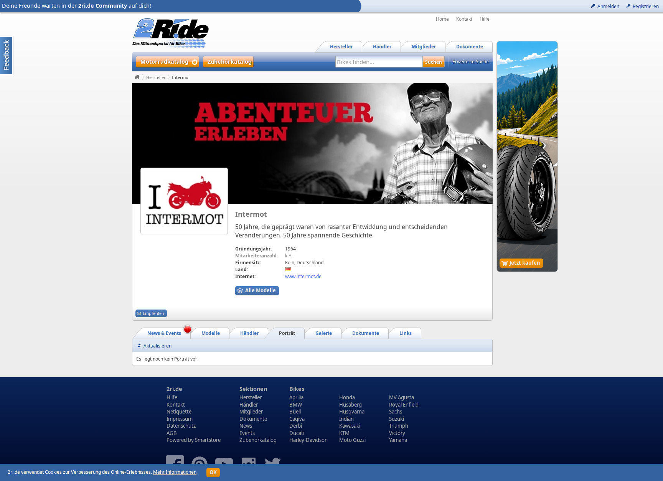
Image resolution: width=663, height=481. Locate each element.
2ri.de (174, 388)
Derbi (295, 425)
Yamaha (398, 440)
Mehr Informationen (174, 472)
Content (6, 55)
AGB (172, 433)
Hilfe (485, 19)
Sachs (395, 411)
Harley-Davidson (308, 440)
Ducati (296, 433)
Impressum (180, 418)
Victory (397, 433)
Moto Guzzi (352, 440)
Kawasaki (349, 425)
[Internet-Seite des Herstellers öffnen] (184, 201)
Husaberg (350, 404)
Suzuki (396, 418)
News (245, 425)
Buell (295, 411)
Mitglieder (251, 411)
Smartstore (208, 440)
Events (247, 433)
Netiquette (179, 411)
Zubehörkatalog (258, 440)
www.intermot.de (303, 276)
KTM (344, 433)
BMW (295, 404)
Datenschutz (181, 425)
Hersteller (156, 77)
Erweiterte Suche (470, 61)
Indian (346, 418)
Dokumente (253, 418)
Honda (347, 397)
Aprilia (296, 397)
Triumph (398, 425)
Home (442, 19)
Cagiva (297, 418)
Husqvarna (351, 411)
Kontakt (464, 19)
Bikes (296, 388)
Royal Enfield (404, 404)
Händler (248, 404)
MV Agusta (401, 397)
